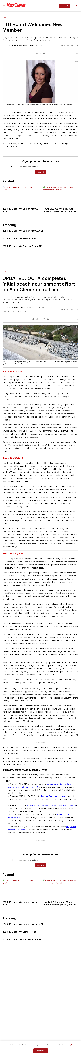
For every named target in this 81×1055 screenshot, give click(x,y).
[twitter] (40, 53)
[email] (48, 53)
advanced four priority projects (53, 796)
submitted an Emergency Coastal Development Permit (51, 805)
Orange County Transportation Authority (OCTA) (32, 307)
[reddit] (44, 53)
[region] (40, 1048)
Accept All (40, 1050)
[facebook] (33, 53)
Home (5, 18)
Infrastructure (9, 271)
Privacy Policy (70, 1045)
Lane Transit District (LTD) (23, 46)
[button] (4, 5)
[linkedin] (37, 53)
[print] (77, 53)
